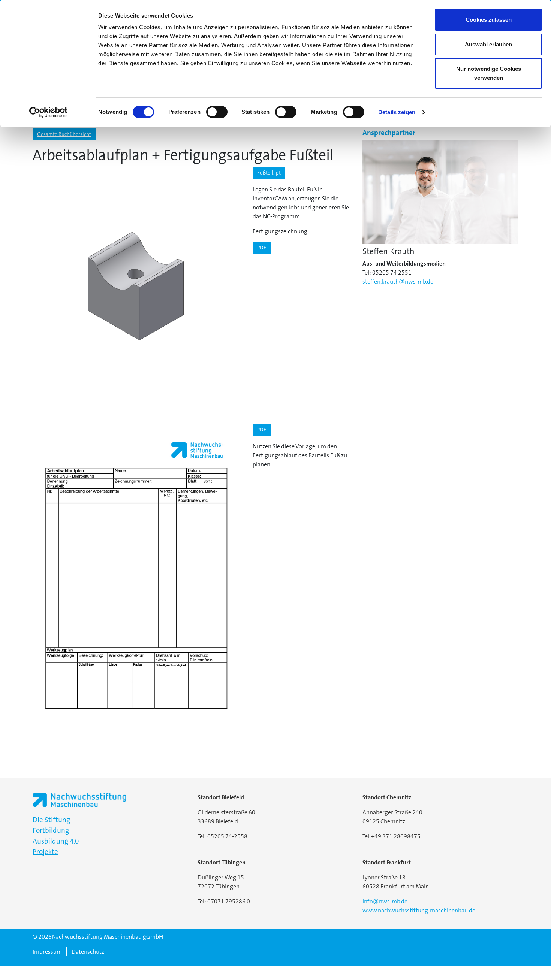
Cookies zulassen (489, 19)
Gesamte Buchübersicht (64, 134)
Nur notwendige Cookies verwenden (488, 73)
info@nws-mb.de (384, 901)
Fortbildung (51, 830)
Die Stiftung (51, 819)
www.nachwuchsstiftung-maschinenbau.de (418, 910)
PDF (261, 247)
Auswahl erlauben (488, 44)
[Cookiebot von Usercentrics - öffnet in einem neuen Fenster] (48, 112)
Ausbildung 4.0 (56, 841)
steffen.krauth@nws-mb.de (397, 281)
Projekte (45, 851)
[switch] (217, 112)
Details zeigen (396, 112)
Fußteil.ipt (269, 172)
